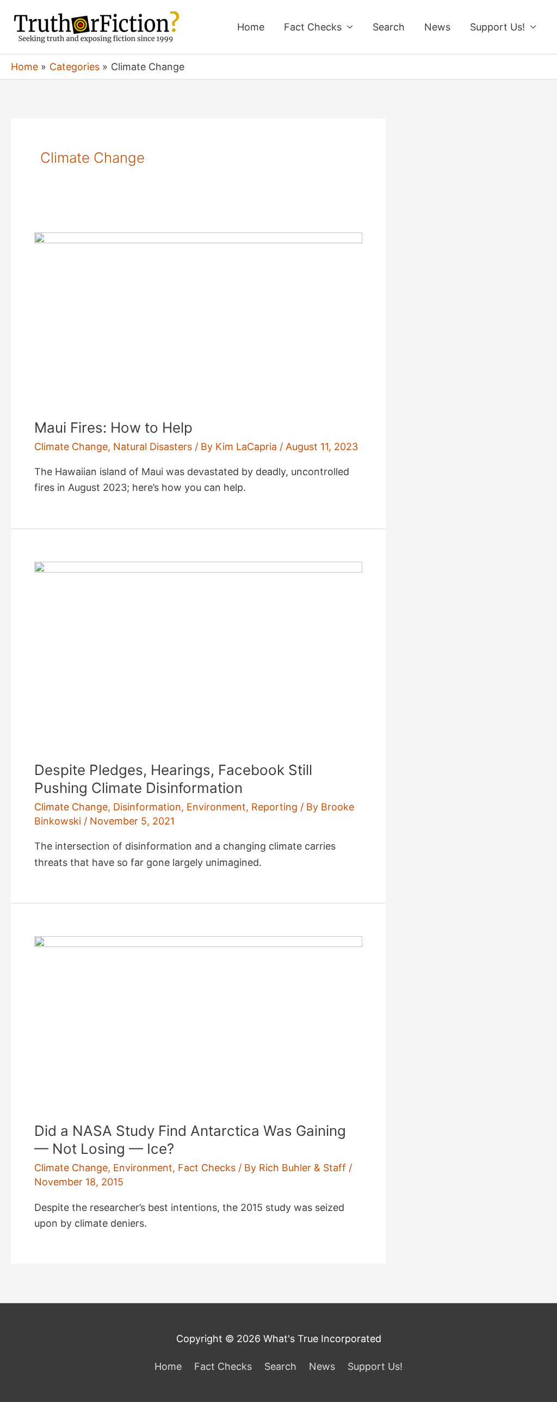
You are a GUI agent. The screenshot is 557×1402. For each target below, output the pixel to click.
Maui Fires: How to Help (113, 427)
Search (389, 27)
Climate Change (71, 446)
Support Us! (497, 27)
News (437, 27)
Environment (216, 807)
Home (250, 27)
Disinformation (147, 807)
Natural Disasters (152, 446)
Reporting (274, 807)
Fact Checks (313, 27)
